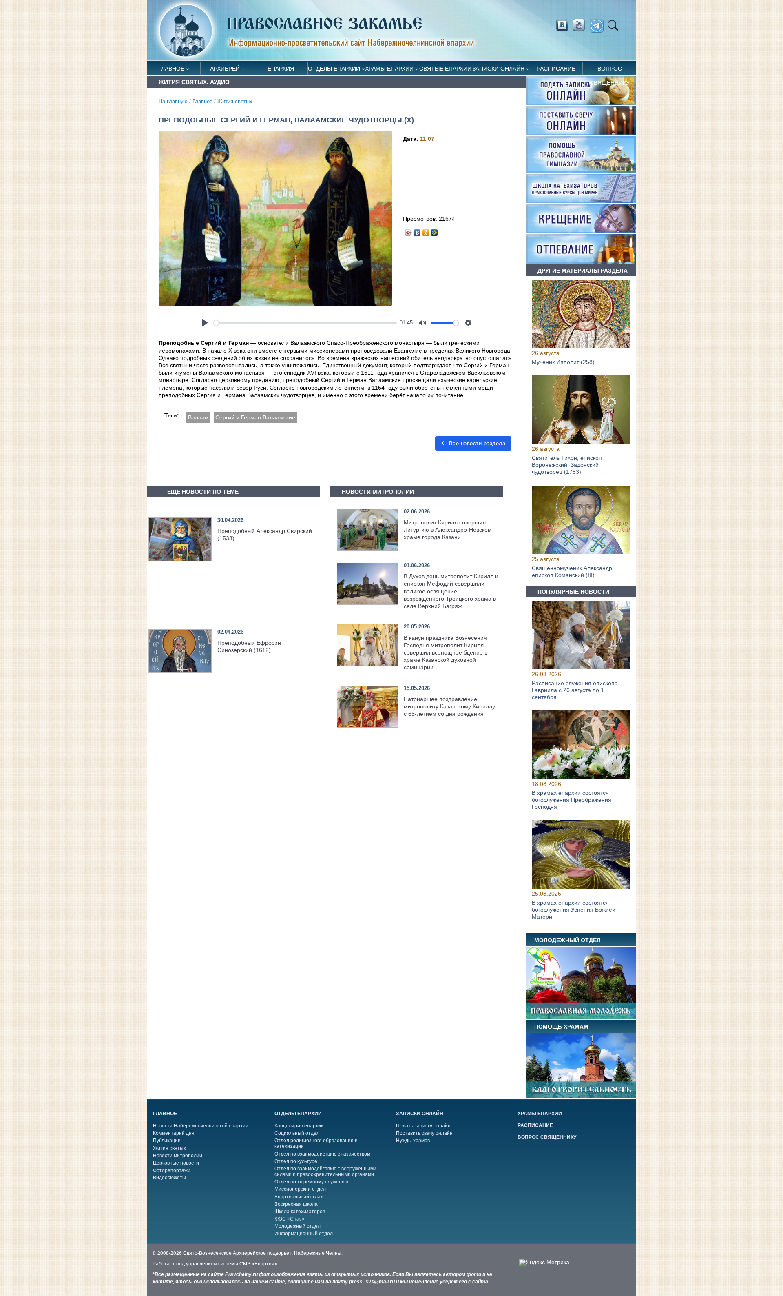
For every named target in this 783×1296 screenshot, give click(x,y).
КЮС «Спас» (289, 1219)
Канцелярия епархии (299, 1126)
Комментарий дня (174, 1133)
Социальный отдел (296, 1133)
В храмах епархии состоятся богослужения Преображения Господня (571, 800)
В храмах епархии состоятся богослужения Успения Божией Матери (573, 910)
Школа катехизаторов (299, 1211)
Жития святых (234, 101)
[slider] (304, 323)
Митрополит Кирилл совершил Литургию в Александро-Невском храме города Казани (448, 529)
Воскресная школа (296, 1204)
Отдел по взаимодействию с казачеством (322, 1154)
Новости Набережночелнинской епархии (200, 1126)
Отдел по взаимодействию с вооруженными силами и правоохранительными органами (325, 1171)
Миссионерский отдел (300, 1189)
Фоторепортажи (171, 1170)
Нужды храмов (413, 1140)
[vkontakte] (562, 25)
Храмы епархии (389, 68)
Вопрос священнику (610, 70)
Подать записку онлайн (423, 1126)
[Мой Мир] (434, 230)
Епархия (281, 68)
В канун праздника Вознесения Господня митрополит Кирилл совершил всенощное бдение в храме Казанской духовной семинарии (445, 653)
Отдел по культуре (295, 1161)
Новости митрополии (177, 1155)
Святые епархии (445, 68)
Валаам (198, 417)
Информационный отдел (303, 1233)
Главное (171, 68)
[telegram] (599, 26)
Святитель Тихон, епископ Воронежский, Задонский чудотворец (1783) (567, 465)
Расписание (556, 68)
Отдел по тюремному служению (311, 1182)
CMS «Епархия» (258, 1264)
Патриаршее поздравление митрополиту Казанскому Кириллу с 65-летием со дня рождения (449, 706)
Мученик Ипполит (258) (563, 362)
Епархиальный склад (298, 1197)
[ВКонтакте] (417, 230)
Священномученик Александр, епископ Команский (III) (573, 571)
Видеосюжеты (169, 1178)
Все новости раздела (476, 443)
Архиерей (225, 68)
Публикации (167, 1140)
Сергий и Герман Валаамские (255, 417)
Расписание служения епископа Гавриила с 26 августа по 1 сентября (575, 690)
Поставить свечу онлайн (424, 1133)
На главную (173, 101)
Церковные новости (176, 1163)
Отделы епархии (334, 68)
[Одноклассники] (426, 230)
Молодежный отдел (297, 1226)
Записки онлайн (498, 68)
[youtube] (581, 25)
